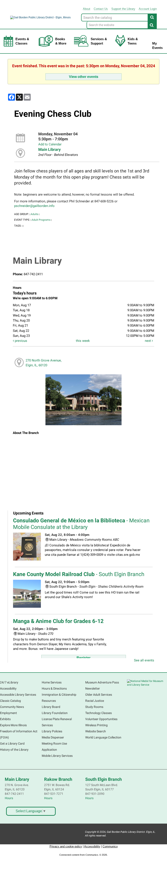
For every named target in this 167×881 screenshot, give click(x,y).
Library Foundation (55, 713)
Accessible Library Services (18, 694)
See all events (144, 660)
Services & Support (99, 41)
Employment (8, 713)
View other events (83, 77)
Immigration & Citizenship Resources (59, 697)
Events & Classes (22, 41)
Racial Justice (94, 700)
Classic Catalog (10, 700)
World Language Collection (103, 737)
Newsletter (92, 688)
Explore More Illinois (13, 725)
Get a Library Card (12, 743)
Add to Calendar (50, 144)
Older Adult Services (98, 694)
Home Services (52, 682)
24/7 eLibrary (9, 682)
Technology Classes (98, 713)
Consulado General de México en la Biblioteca (81, 523)
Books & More (60, 41)
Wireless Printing (96, 725)
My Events (157, 45)
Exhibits (5, 719)
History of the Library (14, 749)
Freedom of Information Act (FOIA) (18, 734)
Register (83, 658)
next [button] (148, 341)
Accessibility (8, 688)
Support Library (123, 8)
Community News (12, 707)
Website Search (95, 731)
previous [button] (20, 341)
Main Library (49, 149)
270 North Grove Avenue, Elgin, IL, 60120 (44, 362)
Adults (34, 214)
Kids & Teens (133, 41)
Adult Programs (41, 219)
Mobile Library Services (57, 755)
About (86, 8)
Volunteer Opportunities (101, 719)
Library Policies (52, 731)
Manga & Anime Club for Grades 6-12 (58, 621)
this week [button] (83, 341)
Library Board (51, 707)
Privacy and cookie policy (66, 846)
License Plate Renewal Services (57, 722)
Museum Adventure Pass (102, 682)
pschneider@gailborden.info (34, 206)
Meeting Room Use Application (54, 746)
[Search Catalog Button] (152, 17)
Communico (110, 846)
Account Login (148, 8)
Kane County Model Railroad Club (78, 574)
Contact (101, 8)
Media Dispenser (53, 737)
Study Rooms (94, 707)
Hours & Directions (54, 688)
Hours (9, 798)
